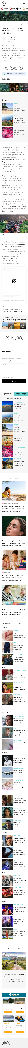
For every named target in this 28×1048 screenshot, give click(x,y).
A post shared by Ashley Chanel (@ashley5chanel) (15, 300)
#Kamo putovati (21, 24)
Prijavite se (14, 381)
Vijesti (13, 8)
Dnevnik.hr (6, 8)
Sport (20, 8)
